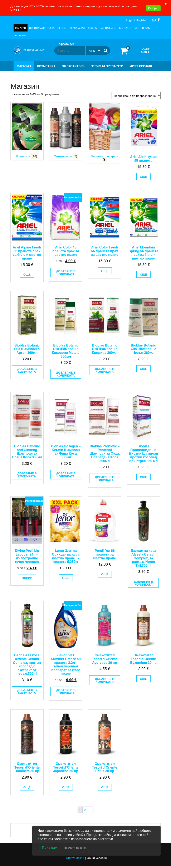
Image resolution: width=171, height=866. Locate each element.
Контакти (125, 27)
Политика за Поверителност (48, 27)
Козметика (46, 66)
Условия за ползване (102, 27)
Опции (27, 578)
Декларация (77, 27)
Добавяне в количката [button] (65, 272)
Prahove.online (74, 858)
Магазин (20, 27)
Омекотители (73, 66)
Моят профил (143, 27)
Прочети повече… (76, 847)
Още (143, 176)
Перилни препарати (107, 66)
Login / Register (136, 20)
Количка (20, 35)
